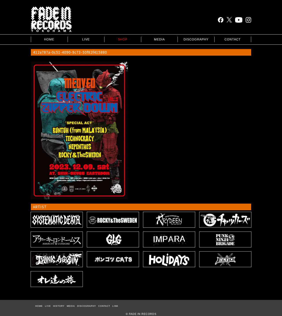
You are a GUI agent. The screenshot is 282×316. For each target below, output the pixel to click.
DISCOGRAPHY (196, 39)
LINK (115, 306)
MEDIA (159, 39)
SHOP (122, 39)
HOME (49, 39)
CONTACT (232, 39)
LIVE (86, 39)
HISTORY (59, 306)
